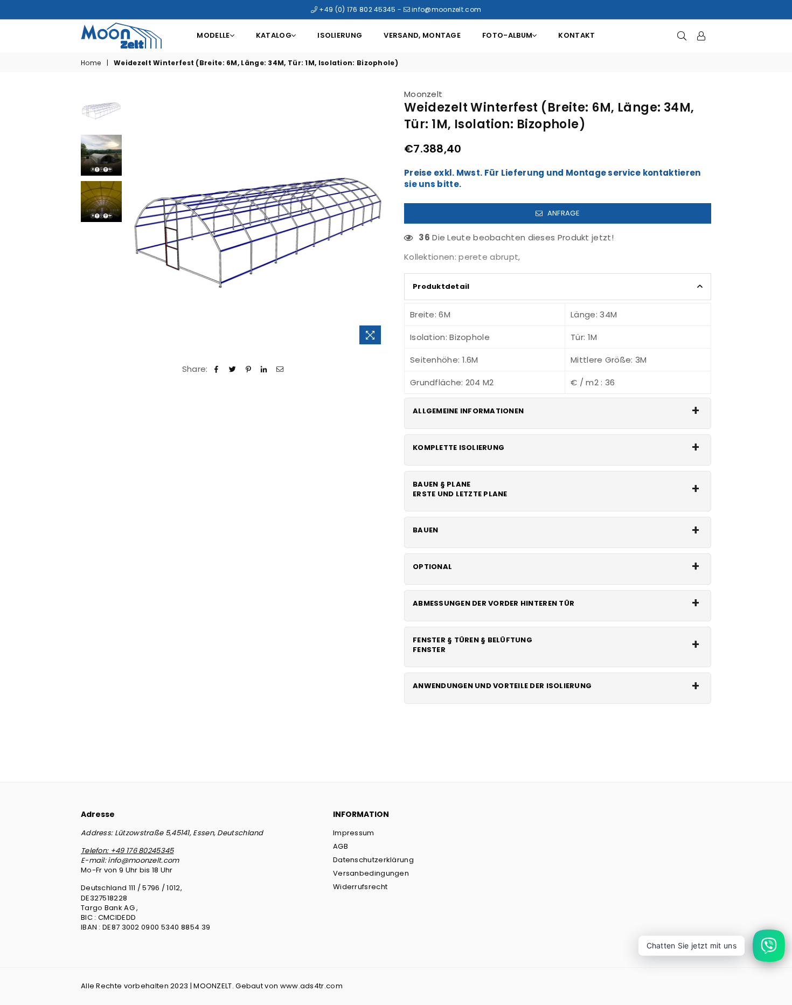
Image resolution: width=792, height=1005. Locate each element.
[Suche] (682, 35)
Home (91, 63)
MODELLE (213, 35)
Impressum (353, 833)
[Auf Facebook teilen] (217, 369)
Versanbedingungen (371, 873)
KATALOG (273, 35)
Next (378, 219)
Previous (136, 219)
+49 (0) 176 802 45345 (356, 9)
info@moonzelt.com (445, 9)
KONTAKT (576, 35)
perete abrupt (488, 256)
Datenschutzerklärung (373, 860)
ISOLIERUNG (339, 35)
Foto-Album (507, 35)
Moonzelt (423, 94)
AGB (340, 846)
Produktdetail (441, 286)
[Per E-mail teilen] (280, 369)
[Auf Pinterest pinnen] (249, 369)
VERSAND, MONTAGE (422, 35)
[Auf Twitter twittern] (232, 369)
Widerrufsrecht (360, 887)
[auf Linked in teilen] (264, 369)
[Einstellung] (701, 35)
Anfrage (562, 213)
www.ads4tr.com (311, 986)
